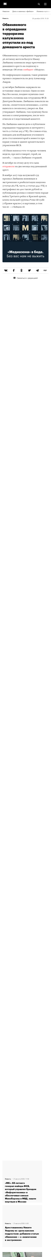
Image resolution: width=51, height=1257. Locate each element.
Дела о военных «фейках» (23, 11)
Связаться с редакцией (27, 277)
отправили (8, 167)
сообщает (28, 70)
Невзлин (5, 11)
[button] (45, 4)
